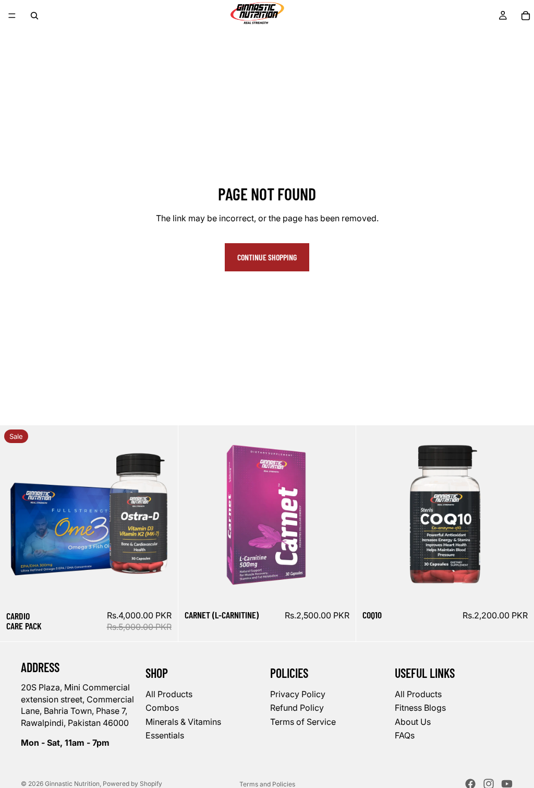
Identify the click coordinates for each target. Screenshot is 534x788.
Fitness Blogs (420, 707)
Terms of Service (303, 721)
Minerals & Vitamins (183, 721)
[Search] (34, 15)
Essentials (164, 735)
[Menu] (12, 16)
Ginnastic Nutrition (72, 783)
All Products (168, 694)
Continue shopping (267, 257)
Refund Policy (297, 707)
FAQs (405, 735)
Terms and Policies (267, 784)
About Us (413, 721)
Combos (162, 707)
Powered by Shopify (132, 783)
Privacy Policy (297, 694)
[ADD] (161, 587)
